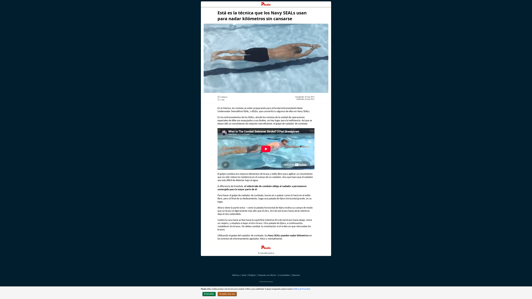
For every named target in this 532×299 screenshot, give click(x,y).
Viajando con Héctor (267, 275)
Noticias (235, 275)
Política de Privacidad (301, 289)
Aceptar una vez (227, 294)
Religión (252, 275)
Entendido (209, 294)
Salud (243, 275)
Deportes (296, 275)
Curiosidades (284, 275)
